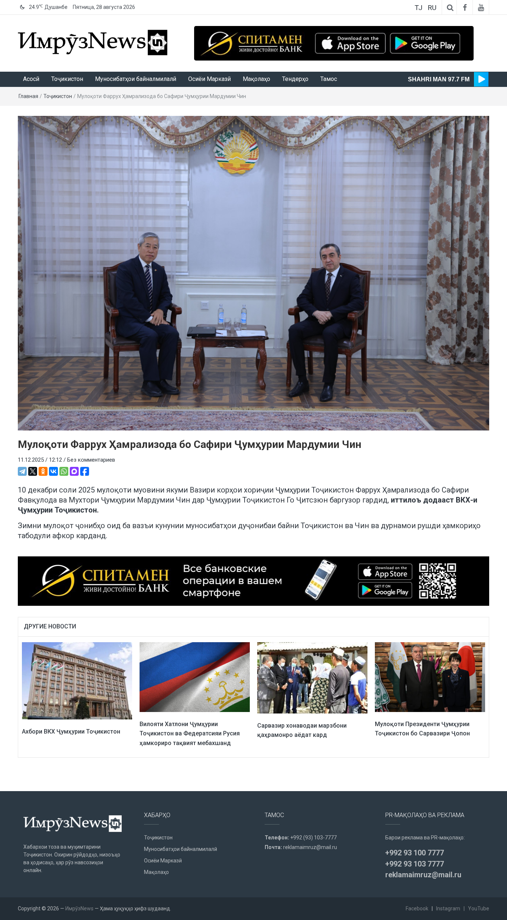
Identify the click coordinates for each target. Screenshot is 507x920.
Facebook (417, 908)
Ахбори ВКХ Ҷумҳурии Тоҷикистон (71, 731)
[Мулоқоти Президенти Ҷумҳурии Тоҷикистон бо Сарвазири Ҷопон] (430, 676)
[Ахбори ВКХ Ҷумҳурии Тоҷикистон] (77, 680)
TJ (418, 7)
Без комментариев (91, 459)
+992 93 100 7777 (414, 852)
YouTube (478, 908)
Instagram (448, 908)
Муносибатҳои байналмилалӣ (135, 78)
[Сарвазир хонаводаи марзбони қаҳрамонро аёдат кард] (312, 677)
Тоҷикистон (67, 78)
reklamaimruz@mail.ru (310, 847)
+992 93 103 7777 (414, 863)
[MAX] (74, 471)
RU (432, 7)
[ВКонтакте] (53, 471)
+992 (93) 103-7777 (313, 838)
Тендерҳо (295, 78)
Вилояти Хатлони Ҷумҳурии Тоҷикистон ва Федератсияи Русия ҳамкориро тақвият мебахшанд (190, 734)
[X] (32, 471)
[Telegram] (22, 471)
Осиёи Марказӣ (209, 78)
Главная (28, 96)
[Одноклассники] (43, 471)
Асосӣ (31, 78)
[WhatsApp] (63, 471)
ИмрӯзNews (79, 908)
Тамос (328, 78)
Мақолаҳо (256, 78)
